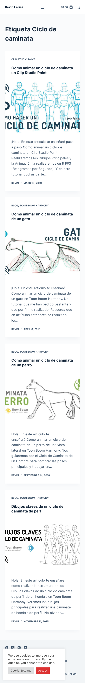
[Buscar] (78, 7)
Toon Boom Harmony (34, 205)
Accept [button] (42, 670)
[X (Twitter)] (12, 647)
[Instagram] (19, 647)
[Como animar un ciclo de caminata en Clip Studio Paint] (42, 107)
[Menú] (42, 7)
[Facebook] (6, 647)
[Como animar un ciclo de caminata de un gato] (42, 253)
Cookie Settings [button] (21, 670)
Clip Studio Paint (23, 59)
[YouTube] (25, 647)
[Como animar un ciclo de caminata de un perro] (42, 399)
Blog (14, 205)
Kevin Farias (14, 7)
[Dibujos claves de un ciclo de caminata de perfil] (42, 546)
